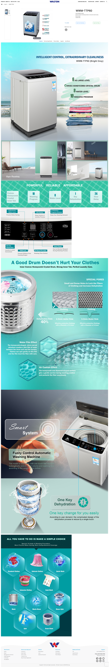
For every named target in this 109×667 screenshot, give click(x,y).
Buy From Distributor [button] (80, 23)
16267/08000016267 (100, 651)
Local (39, 653)
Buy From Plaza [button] (96, 23)
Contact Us (23, 651)
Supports (62, 41)
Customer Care (24, 656)
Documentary (75, 654)
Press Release (58, 654)
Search (5, 4)
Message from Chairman (8, 654)
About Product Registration (26, 657)
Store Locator (23, 654)
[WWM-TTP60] (7, 12)
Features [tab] (41, 41)
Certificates (6, 657)
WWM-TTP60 (11, 4)
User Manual (67, 41)
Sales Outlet (23, 653)
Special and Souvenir (42, 654)
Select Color (68, 26)
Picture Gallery (56, 41)
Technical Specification (48, 41)
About (5, 653)
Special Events (75, 653)
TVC (73, 651)
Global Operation (7, 656)
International (40, 651)
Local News (57, 651)
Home (5, 651)
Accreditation (6, 659)
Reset (70, 26)
